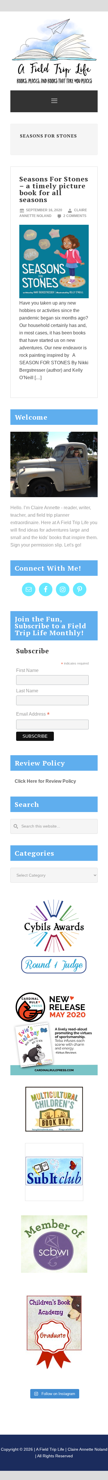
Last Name (27, 690)
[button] (54, 101)
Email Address (33, 714)
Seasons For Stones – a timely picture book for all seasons (53, 189)
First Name (27, 670)
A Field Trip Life (54, 50)
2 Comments (74, 216)
